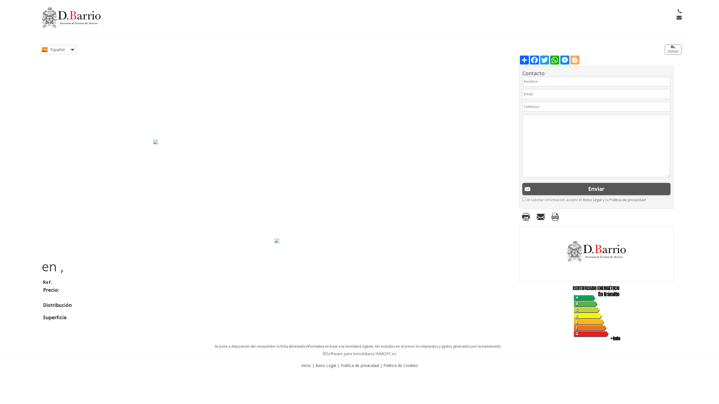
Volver (673, 51)
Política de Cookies (400, 365)
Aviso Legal (592, 199)
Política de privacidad (627, 199)
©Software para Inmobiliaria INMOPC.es (359, 353)
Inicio (306, 365)
